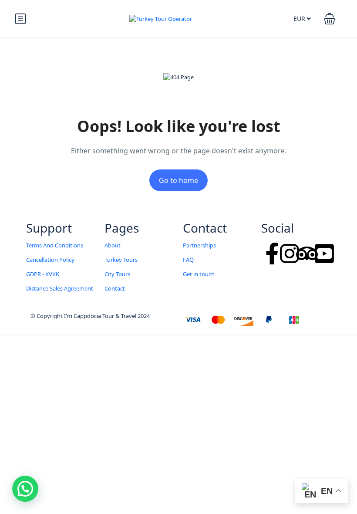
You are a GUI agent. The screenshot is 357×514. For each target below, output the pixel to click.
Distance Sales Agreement (59, 288)
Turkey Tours (121, 260)
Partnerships (199, 245)
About (112, 245)
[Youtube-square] (324, 253)
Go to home (178, 180)
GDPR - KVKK (42, 274)
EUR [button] (300, 18)
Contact (114, 288)
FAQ (188, 260)
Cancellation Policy (50, 260)
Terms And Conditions (54, 245)
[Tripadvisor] (307, 253)
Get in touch (199, 274)
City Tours (117, 274)
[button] (329, 18)
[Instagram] (289, 253)
